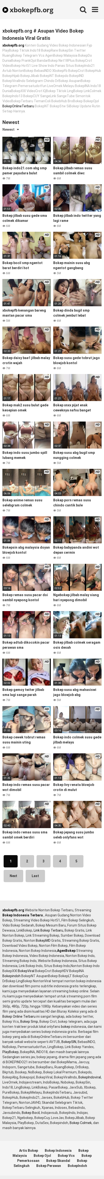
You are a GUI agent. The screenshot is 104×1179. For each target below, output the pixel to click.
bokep (65, 1027)
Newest (8, 129)
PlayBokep (10, 1052)
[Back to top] (95, 1169)
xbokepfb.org (30, 9)
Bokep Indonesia (58, 1150)
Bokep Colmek (81, 1123)
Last (35, 876)
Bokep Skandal (58, 1161)
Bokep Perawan (48, 1166)
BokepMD (43, 940)
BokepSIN (68, 1042)
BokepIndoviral (89, 1077)
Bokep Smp (29, 1021)
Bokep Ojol (42, 1156)
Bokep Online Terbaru (19, 1016)
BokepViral (26, 971)
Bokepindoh (11, 976)
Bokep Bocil (31, 1113)
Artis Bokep (28, 1150)
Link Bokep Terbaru (48, 930)
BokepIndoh (77, 1166)
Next (13, 876)
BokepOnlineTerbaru (18, 106)
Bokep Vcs (66, 1156)
